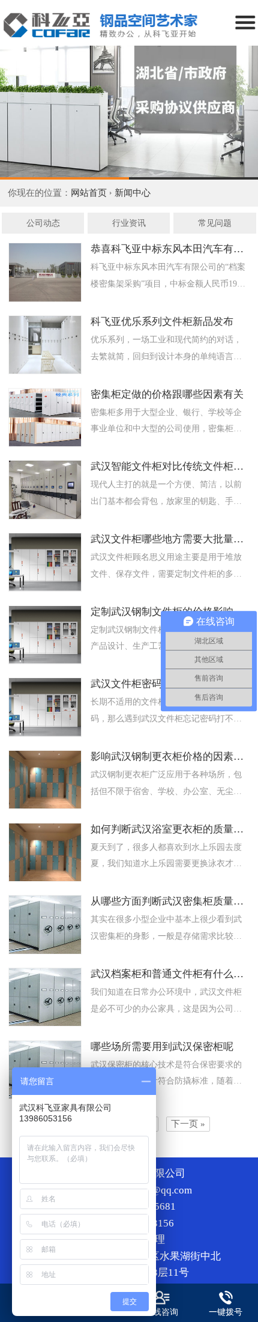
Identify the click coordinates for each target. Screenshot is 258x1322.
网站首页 (89, 193)
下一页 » (188, 1124)
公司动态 (43, 223)
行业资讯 (129, 223)
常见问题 (215, 223)
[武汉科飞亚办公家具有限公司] (129, 113)
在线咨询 (161, 1312)
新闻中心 (133, 193)
